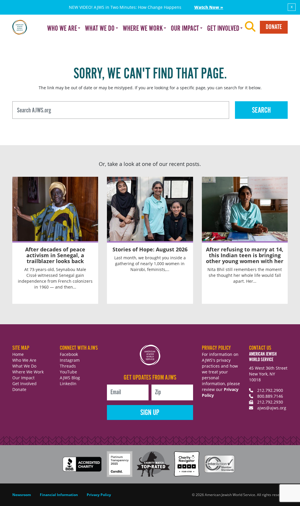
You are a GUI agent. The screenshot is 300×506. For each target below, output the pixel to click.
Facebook (69, 354)
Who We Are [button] (62, 28)
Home (18, 354)
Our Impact (23, 377)
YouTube (68, 372)
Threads (68, 366)
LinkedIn (68, 383)
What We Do (24, 366)
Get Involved (24, 383)
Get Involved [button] (223, 28)
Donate (274, 27)
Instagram (70, 360)
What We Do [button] (100, 28)
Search (261, 110)
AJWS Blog (70, 377)
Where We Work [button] (143, 28)
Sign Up (149, 413)
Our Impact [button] (185, 28)
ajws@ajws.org (271, 408)
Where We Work (28, 372)
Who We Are (24, 360)
